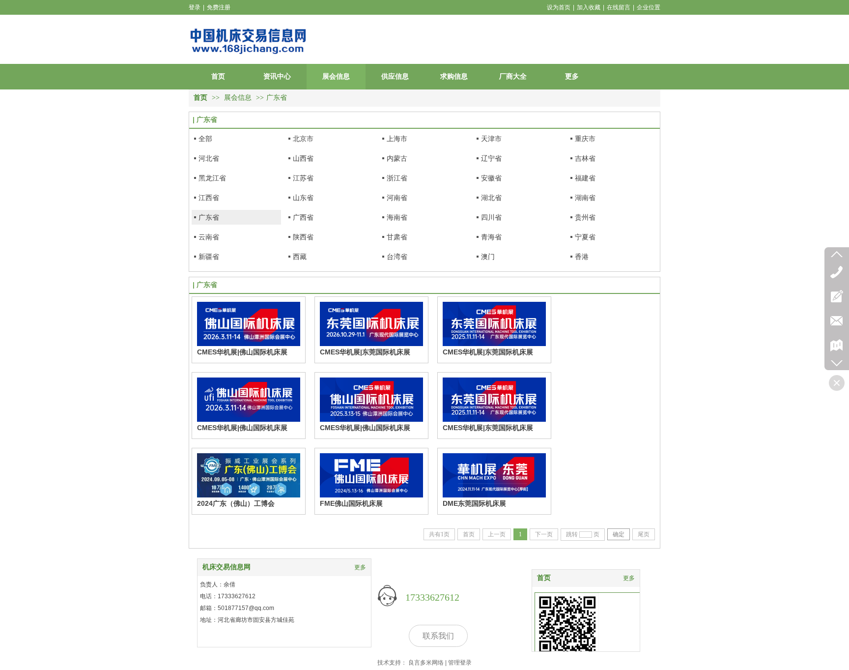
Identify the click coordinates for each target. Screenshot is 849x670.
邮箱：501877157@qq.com (237, 608)
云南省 (208, 237)
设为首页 (558, 7)
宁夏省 (585, 237)
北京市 (303, 139)
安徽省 (491, 178)
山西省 (303, 158)
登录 (194, 7)
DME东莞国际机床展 (474, 503)
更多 (629, 578)
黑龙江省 (212, 178)
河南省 (397, 198)
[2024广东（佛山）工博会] (248, 475)
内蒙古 (397, 158)
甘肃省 (397, 237)
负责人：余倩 (217, 584)
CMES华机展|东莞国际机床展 (365, 352)
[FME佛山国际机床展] (371, 475)
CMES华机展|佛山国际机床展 (242, 352)
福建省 (585, 178)
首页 (200, 97)
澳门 (488, 257)
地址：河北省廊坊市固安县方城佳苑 (247, 619)
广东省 (276, 97)
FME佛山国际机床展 (351, 503)
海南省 (397, 217)
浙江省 (397, 178)
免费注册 (218, 7)
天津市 (491, 139)
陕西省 (303, 237)
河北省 (208, 158)
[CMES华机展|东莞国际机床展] (371, 324)
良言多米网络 (426, 662)
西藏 (300, 257)
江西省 (208, 198)
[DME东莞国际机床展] (494, 475)
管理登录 (460, 662)
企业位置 (648, 7)
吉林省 (585, 158)
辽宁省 (491, 158)
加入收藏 (588, 7)
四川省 (491, 217)
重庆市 (585, 139)
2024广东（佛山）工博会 (236, 503)
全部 (205, 139)
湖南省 (585, 198)
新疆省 (208, 257)
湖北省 (491, 198)
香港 (582, 257)
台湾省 (397, 257)
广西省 (303, 217)
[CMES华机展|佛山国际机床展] (248, 324)
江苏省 (303, 178)
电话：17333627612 (227, 596)
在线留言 (618, 7)
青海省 (491, 237)
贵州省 (585, 217)
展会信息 (238, 97)
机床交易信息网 (226, 567)
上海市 (397, 139)
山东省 (303, 198)
